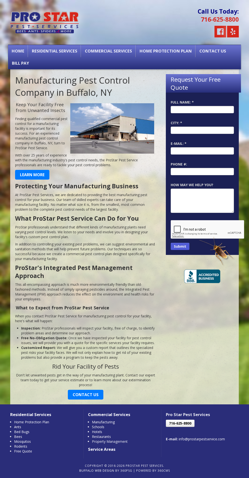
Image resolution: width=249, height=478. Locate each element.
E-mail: (179, 143)
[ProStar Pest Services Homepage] (44, 21)
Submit (180, 246)
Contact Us (212, 51)
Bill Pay (20, 63)
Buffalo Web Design (96, 471)
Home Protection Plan (166, 51)
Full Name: (182, 102)
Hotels (97, 431)
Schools (98, 427)
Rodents (20, 446)
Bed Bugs (21, 431)
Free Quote (23, 451)
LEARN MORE (32, 174)
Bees (18, 436)
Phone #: (179, 164)
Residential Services (54, 51)
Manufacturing (103, 422)
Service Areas (102, 449)
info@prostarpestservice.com (202, 439)
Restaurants (101, 436)
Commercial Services (108, 51)
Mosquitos (22, 441)
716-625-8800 (220, 19)
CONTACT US (85, 394)
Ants (17, 427)
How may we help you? (192, 185)
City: (176, 123)
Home (18, 51)
